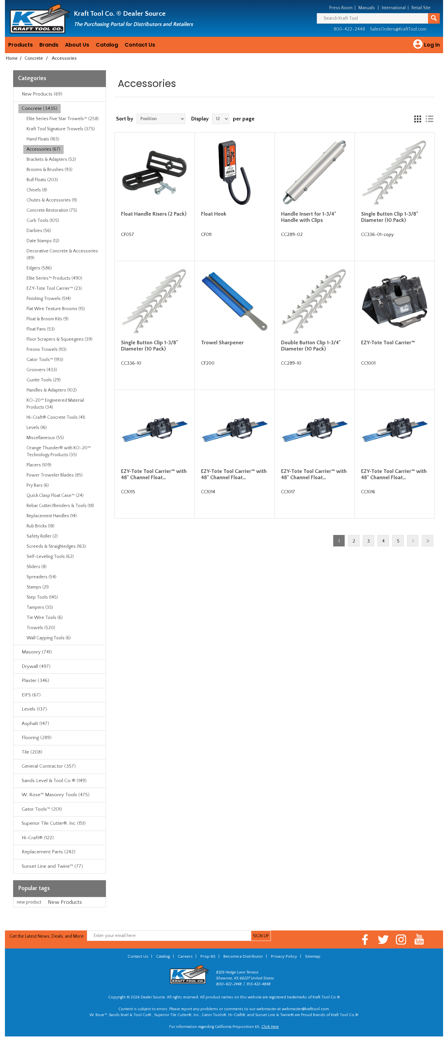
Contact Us (140, 45)
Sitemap (312, 956)
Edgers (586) (39, 268)
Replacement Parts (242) (48, 852)
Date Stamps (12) (43, 241)
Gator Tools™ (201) (42, 809)
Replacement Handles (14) (52, 516)
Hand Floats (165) (43, 139)
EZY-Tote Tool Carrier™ (388, 343)
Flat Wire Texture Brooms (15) (56, 308)
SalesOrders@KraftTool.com (398, 29)
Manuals (366, 8)
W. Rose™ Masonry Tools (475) (56, 795)
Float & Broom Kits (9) (48, 319)
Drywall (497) (36, 666)
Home (12, 58)
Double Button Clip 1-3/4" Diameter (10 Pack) (311, 346)
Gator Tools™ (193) (45, 359)
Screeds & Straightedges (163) (56, 546)
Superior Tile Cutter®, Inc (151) (54, 823)
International (394, 8)
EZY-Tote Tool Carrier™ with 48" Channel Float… (154, 474)
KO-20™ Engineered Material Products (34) (55, 404)
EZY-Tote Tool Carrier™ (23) (54, 288)
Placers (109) (39, 465)
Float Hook (213, 214)
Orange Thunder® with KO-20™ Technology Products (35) (59, 451)
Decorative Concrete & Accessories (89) (62, 254)
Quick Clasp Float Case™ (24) (55, 495)
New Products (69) (42, 94)
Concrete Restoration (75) (52, 210)
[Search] (434, 18)
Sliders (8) (37, 566)
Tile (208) (32, 752)
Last (427, 540)
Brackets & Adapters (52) (51, 159)
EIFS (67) (31, 695)
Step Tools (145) (42, 597)
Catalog (107, 45)
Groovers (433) (42, 369)
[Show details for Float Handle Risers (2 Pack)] (154, 172)
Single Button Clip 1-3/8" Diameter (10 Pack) (389, 217)
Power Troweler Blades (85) (55, 475)
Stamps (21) (38, 587)
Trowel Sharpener (222, 343)
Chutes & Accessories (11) (52, 200)
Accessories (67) (43, 149)
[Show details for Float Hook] (234, 172)
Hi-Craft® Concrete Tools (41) (56, 417)
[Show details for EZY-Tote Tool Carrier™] (394, 301)
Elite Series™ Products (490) (54, 278)
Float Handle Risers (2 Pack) (154, 214)
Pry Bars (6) (38, 485)
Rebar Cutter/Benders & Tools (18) (60, 505)
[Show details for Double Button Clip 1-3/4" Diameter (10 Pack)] (314, 301)
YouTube (419, 939)
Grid (417, 119)
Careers (185, 956)
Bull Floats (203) (42, 179)
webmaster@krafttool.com (305, 1009)
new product (29, 902)
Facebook (365, 939)
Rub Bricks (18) (40, 526)
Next (412, 540)
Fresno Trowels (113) (47, 349)
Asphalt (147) (35, 723)
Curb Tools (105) (43, 220)
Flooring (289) (36, 737)
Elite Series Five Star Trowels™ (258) (63, 118)
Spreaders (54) (41, 577)
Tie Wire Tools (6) (45, 617)
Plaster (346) (35, 680)
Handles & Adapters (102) (52, 390)
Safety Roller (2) (42, 536)
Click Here (270, 1027)
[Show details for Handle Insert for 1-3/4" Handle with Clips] (314, 172)
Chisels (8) (37, 190)
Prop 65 (207, 956)
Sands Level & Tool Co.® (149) (54, 780)
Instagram (401, 939)
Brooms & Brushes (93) (49, 169)
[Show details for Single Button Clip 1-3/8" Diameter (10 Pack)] (394, 172)
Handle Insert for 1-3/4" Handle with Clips (308, 217)
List (429, 119)
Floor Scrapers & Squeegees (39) (59, 339)
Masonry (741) (37, 652)
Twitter (383, 939)
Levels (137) (34, 709)
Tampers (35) (40, 607)
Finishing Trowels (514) (49, 298)
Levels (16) (37, 427)
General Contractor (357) (49, 766)
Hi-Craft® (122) (38, 838)
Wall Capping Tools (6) (49, 638)
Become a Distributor (243, 956)
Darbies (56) (39, 230)
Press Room (341, 8)
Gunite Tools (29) (44, 380)
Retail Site (421, 8)
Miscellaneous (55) (45, 437)
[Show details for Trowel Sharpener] (234, 301)
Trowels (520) (41, 627)
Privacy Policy (284, 956)
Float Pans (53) (41, 329)
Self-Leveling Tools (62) (50, 556)
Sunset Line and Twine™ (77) (52, 866)
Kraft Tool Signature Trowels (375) (61, 129)
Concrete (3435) (39, 108)
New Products (65, 902)
